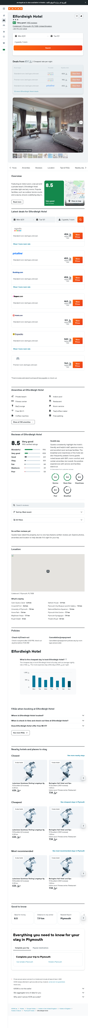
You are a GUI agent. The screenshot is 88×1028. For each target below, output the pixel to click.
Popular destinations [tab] (40, 948)
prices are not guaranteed (57, 982)
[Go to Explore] (4, 31)
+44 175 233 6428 (20, 29)
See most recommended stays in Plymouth (69, 851)
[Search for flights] (4, 15)
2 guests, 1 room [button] (21, 42)
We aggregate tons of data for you (27, 993)
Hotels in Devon (16, 1010)
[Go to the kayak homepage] (15, 8)
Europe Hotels (31, 1008)
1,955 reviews (31, 23)
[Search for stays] (4, 20)
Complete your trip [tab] (22, 948)
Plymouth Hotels (29, 1010)
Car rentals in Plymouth (24, 962)
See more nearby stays (76, 755)
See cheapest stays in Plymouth (73, 802)
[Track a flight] (4, 36)
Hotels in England (64, 1008)
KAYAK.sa (14, 1008)
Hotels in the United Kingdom (47, 1008)
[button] (85, 2)
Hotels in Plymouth (55, 962)
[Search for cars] (4, 25)
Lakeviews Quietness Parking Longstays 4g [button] (28, 783)
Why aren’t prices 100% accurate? (27, 997)
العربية (64, 2)
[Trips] (4, 43)
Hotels (22, 1008)
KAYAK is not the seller (22, 988)
